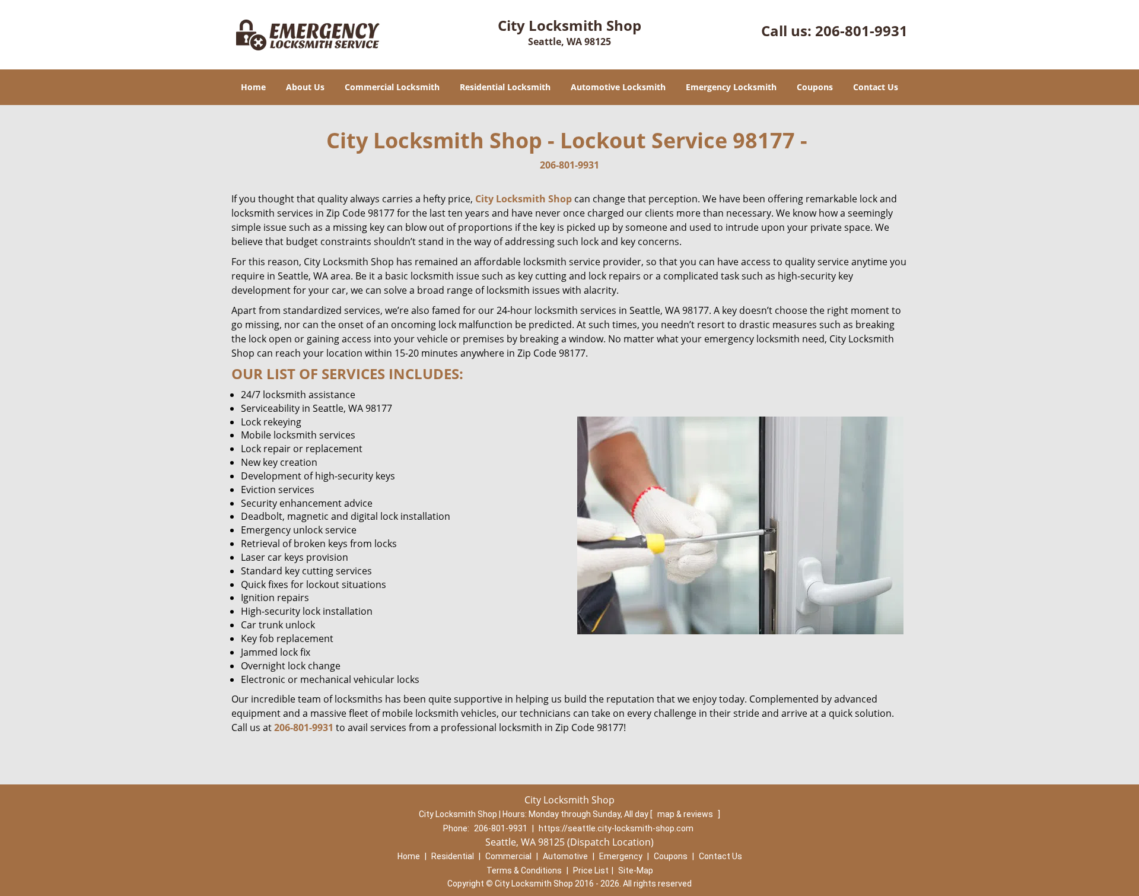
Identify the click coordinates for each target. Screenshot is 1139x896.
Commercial (508, 856)
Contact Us (875, 87)
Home (253, 87)
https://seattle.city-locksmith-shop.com (616, 828)
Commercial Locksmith (392, 87)
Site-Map (635, 870)
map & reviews (686, 814)
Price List (591, 870)
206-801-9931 (861, 30)
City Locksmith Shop (523, 198)
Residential (452, 856)
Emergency (620, 856)
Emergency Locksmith (731, 87)
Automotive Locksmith (618, 87)
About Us (305, 87)
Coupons (815, 87)
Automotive (565, 856)
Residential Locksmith (505, 87)
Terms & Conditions (524, 870)
